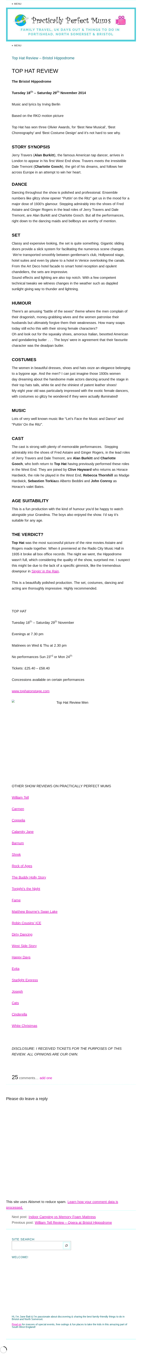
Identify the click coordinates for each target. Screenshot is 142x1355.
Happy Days (21, 957)
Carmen (18, 809)
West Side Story (24, 946)
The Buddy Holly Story (29, 877)
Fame (16, 900)
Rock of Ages (22, 866)
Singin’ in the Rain (45, 571)
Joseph (17, 991)
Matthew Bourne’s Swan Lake (34, 911)
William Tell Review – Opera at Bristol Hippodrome (73, 1222)
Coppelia (18, 820)
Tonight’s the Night (26, 889)
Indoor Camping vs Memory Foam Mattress (62, 1217)
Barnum (18, 843)
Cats (15, 1003)
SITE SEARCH (23, 1239)
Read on (16, 1324)
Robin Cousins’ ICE (26, 923)
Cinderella (19, 1014)
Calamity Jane (23, 832)
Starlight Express (25, 980)
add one (46, 1078)
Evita (15, 969)
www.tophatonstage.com (31, 691)
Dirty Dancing (22, 934)
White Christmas (24, 1026)
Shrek (16, 854)
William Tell (20, 797)
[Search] (66, 1245)
